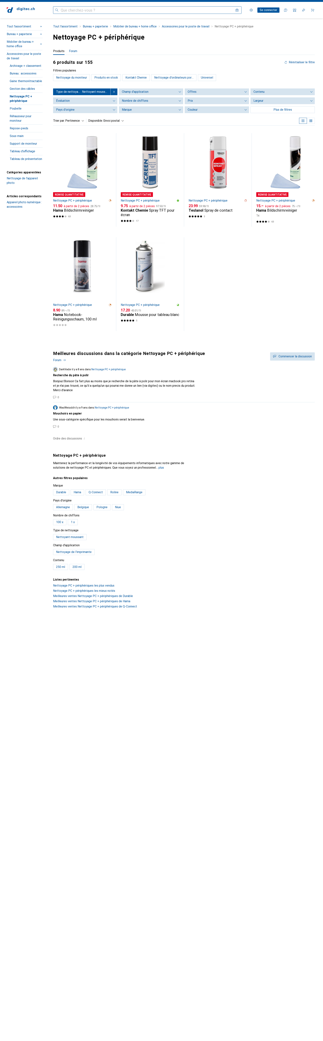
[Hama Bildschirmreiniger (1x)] (285, 180)
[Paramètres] (251, 10)
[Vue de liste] (311, 121)
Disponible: (95, 120)
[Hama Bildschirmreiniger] (82, 180)
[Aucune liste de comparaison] (295, 10)
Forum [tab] (73, 51)
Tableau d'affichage (22, 151)
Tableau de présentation (26, 159)
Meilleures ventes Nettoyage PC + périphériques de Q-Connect (95, 606)
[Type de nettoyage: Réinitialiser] (114, 91)
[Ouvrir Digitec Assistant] (286, 10)
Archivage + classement (25, 66)
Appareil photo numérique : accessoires (24, 204)
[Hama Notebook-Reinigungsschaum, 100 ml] (82, 284)
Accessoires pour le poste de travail (24, 56)
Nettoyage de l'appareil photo (22, 181)
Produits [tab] (58, 51)
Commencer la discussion (295, 356)
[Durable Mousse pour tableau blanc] (150, 284)
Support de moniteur (23, 143)
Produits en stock (106, 77)
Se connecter (268, 10)
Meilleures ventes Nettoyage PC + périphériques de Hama (91, 601)
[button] (110, 200)
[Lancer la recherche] (57, 10)
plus (161, 467)
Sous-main (17, 136)
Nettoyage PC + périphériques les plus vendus (83, 585)
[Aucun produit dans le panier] (313, 10)
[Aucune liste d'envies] (304, 10)
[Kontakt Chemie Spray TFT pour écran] (150, 180)
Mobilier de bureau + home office (20, 44)
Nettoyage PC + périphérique (21, 99)
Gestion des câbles (22, 89)
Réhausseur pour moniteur (20, 118)
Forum (57, 360)
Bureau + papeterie (19, 34)
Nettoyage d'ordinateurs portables (175, 77)
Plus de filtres (282, 109)
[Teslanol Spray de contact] (218, 180)
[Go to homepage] (21, 10)
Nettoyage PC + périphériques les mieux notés (84, 591)
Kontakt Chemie (136, 77)
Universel (207, 77)
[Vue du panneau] (303, 121)
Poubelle (15, 108)
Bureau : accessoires (23, 73)
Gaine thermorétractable (26, 81)
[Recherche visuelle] (237, 10)
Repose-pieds (19, 128)
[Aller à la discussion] (184, 383)
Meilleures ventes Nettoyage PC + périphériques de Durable (93, 596)
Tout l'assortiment (19, 26)
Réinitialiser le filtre (302, 62)
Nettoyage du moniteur (71, 77)
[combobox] (73, 121)
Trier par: (59, 120)
